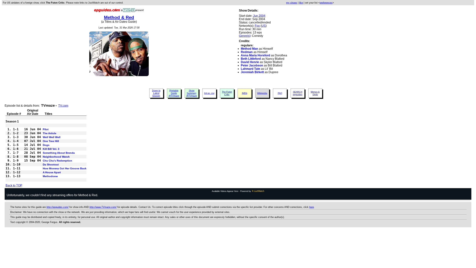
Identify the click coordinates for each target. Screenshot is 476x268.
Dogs (46, 144)
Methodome (50, 176)
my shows (291, 2)
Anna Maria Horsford (255, 55)
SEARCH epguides (297, 93)
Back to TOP (14, 185)
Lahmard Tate (250, 68)
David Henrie (250, 62)
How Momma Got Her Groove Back (64, 168)
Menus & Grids (315, 93)
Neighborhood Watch (56, 156)
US (263, 25)
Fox (257, 25)
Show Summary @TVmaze (191, 93)
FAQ (280, 93)
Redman (247, 52)
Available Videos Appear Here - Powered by (232, 191)
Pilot (46, 129)
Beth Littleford (251, 58)
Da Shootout (51, 164)
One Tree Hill (51, 141)
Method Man (249, 48)
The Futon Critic (227, 93)
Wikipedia (262, 93)
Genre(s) (244, 35)
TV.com (63, 105)
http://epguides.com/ (57, 207)
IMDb (244, 93)
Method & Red (119, 17)
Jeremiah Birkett (252, 72)
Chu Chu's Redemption (57, 160)
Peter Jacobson (252, 65)
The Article (49, 133)
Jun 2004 (259, 15)
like (301, 2)
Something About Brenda (59, 152)
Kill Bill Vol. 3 (51, 148)
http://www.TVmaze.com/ (103, 207)
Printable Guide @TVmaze (174, 93)
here (311, 207)
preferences (326, 2)
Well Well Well (51, 137)
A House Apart (52, 172)
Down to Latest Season (156, 93)
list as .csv (209, 93)
